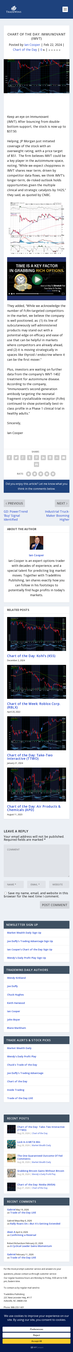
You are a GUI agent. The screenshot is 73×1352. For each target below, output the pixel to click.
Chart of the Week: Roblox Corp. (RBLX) (33, 705)
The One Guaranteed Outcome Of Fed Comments (39, 1157)
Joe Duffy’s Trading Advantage (25, 1073)
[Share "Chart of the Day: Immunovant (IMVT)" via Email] (63, 457)
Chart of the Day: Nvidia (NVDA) (36, 1184)
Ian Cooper (32, 45)
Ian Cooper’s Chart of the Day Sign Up (29, 949)
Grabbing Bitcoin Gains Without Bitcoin (40, 1170)
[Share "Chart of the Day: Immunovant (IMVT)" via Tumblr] (29, 457)
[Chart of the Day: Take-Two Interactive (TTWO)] (36, 733)
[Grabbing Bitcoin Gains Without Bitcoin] (11, 1173)
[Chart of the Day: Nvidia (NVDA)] (11, 1187)
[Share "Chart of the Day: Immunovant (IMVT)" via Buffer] (50, 457)
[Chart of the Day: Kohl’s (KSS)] (36, 634)
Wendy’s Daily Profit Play (21, 1056)
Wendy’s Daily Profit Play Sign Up (26, 957)
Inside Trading (15, 1089)
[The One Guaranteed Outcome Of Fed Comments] (11, 1158)
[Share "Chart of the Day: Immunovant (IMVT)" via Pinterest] (36, 457)
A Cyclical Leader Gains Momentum (31, 1246)
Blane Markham (16, 1027)
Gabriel (11, 1209)
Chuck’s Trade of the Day (22, 1064)
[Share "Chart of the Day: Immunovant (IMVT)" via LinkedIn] (43, 457)
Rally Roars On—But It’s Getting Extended (35, 1223)
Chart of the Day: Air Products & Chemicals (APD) (34, 808)
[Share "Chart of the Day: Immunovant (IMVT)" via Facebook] (9, 457)
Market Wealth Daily (19, 1048)
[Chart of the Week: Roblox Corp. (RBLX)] (36, 682)
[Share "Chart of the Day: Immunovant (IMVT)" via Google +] (23, 457)
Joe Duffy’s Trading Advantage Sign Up (30, 941)
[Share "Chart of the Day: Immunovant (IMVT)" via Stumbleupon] (56, 457)
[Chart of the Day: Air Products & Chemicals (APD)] (36, 785)
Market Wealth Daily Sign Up (24, 932)
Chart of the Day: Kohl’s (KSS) (31, 656)
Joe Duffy (12, 986)
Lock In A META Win (28, 1142)
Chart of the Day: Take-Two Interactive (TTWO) (30, 757)
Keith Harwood (16, 1003)
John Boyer (13, 1019)
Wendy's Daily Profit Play (44, 1174)
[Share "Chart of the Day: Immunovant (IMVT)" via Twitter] (16, 457)
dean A (11, 1232)
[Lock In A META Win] (11, 1144)
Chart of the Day (25, 50)
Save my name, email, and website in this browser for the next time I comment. (36, 894)
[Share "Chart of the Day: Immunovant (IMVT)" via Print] (36, 464)
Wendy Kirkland (16, 977)
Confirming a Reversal (23, 1235)
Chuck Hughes (15, 994)
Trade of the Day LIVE (20, 1098)
